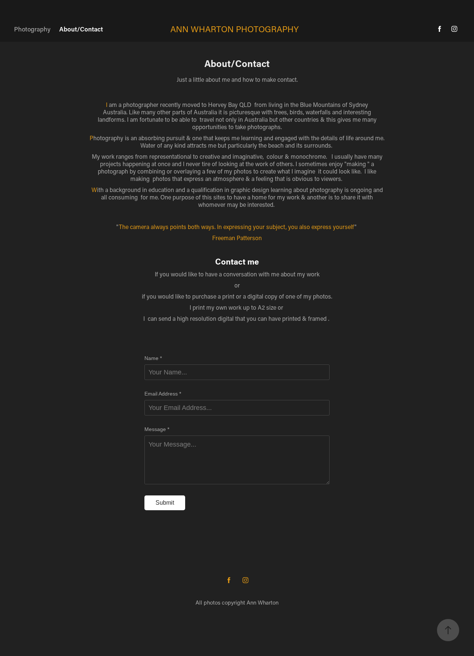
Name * (153, 358)
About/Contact (81, 29)
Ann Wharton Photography (234, 28)
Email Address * (162, 393)
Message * (156, 429)
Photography (32, 29)
